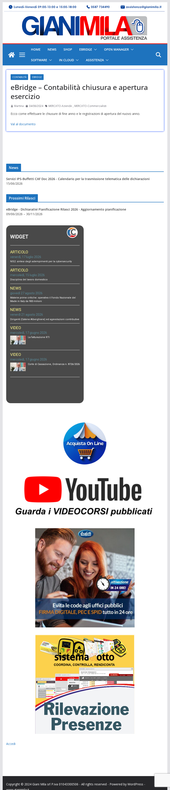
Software (39, 60)
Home (36, 49)
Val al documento (23, 124)
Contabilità (19, 77)
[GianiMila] (11, 54)
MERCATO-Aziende (60, 106)
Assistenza (95, 60)
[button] (94, 49)
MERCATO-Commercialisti (90, 106)
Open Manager (116, 49)
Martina (19, 106)
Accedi (10, 744)
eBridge (85, 49)
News (52, 49)
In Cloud (66, 60)
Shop (68, 49)
